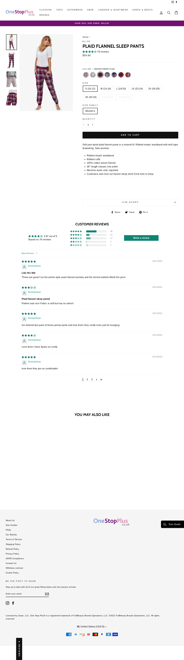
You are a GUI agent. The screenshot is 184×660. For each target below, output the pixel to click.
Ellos (87, 41)
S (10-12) (90, 88)
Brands (45, 15)
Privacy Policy (12, 554)
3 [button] (92, 379)
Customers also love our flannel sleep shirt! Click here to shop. (120, 174)
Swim (90, 10)
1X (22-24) (137, 88)
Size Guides (130, 202)
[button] (90, 51)
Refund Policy (12, 549)
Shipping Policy (13, 544)
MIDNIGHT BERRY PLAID (100, 75)
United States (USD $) (92, 626)
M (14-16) (106, 88)
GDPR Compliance (15, 558)
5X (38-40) (124, 97)
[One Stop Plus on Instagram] (7, 603)
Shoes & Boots (142, 10)
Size (85, 83)
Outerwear (75, 10)
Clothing (46, 10)
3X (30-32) (91, 97)
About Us (10, 520)
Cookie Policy (12, 573)
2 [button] (87, 379)
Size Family (90, 105)
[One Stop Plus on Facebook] (13, 603)
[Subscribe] (47, 594)
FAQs (8, 530)
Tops (59, 10)
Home (85, 37)
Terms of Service (14, 539)
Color (99, 69)
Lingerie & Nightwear (113, 10)
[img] (29, 261)
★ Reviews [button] (19, 649)
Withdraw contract (14, 568)
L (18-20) (121, 88)
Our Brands (11, 535)
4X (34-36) (107, 97)
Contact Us (11, 563)
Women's (90, 111)
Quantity (89, 119)
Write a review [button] (141, 238)
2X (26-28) (154, 88)
